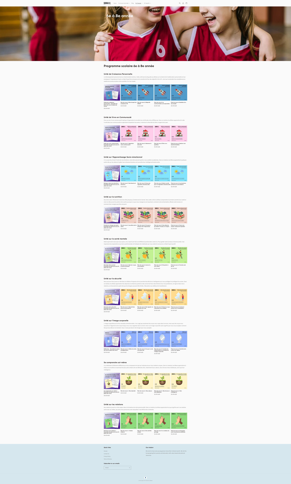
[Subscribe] (129, 468)
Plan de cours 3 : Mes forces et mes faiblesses (162, 391)
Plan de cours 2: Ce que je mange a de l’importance (144, 226)
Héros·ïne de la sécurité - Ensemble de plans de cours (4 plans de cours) (111, 308)
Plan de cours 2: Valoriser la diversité (144, 144)
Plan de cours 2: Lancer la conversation (143, 265)
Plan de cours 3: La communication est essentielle (162, 103)
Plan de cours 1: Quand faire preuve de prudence (128, 307)
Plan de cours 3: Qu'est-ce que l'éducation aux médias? (162, 307)
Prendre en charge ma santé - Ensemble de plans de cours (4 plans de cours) (111, 226)
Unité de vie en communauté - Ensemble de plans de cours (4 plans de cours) (111, 145)
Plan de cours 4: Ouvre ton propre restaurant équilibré (178, 226)
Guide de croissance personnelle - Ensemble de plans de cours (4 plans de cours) (110, 104)
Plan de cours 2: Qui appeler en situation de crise (145, 307)
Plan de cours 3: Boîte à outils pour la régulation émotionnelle (162, 184)
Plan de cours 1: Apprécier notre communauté (127, 144)
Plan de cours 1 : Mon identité (128, 390)
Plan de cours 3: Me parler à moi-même (161, 265)
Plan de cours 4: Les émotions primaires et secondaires (178, 184)
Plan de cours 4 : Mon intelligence (176, 391)
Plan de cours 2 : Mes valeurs (144, 390)
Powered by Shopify (149, 480)
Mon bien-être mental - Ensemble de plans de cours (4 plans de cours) (111, 266)
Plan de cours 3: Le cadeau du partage (161, 431)
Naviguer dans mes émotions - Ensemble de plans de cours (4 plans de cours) (111, 184)
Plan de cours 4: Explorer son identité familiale (178, 144)
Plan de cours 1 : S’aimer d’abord (127, 431)
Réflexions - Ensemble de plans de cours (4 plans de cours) (112, 349)
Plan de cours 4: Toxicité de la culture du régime (178, 349)
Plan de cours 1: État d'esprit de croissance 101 (129, 103)
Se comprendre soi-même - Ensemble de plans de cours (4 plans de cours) (111, 392)
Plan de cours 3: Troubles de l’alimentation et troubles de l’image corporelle (161, 350)
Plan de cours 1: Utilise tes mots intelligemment (128, 349)
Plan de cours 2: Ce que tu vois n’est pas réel (145, 349)
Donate (105, 451)
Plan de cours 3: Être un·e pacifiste (160, 144)
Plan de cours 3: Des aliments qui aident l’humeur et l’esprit (161, 226)
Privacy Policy (107, 456)
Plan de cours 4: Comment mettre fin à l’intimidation (177, 307)
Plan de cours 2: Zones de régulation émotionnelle (143, 184)
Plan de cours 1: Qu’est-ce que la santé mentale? (128, 265)
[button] (124, 3)
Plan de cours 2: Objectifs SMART (143, 103)
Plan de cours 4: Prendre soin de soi (178, 265)
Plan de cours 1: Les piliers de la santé (128, 226)
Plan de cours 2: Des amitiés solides (144, 431)
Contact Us (106, 453)
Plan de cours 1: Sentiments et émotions (128, 184)
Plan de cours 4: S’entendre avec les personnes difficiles (178, 431)
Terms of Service (108, 459)
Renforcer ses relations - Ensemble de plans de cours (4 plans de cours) (111, 432)
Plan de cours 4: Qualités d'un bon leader (178, 103)
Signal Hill (143, 480)
